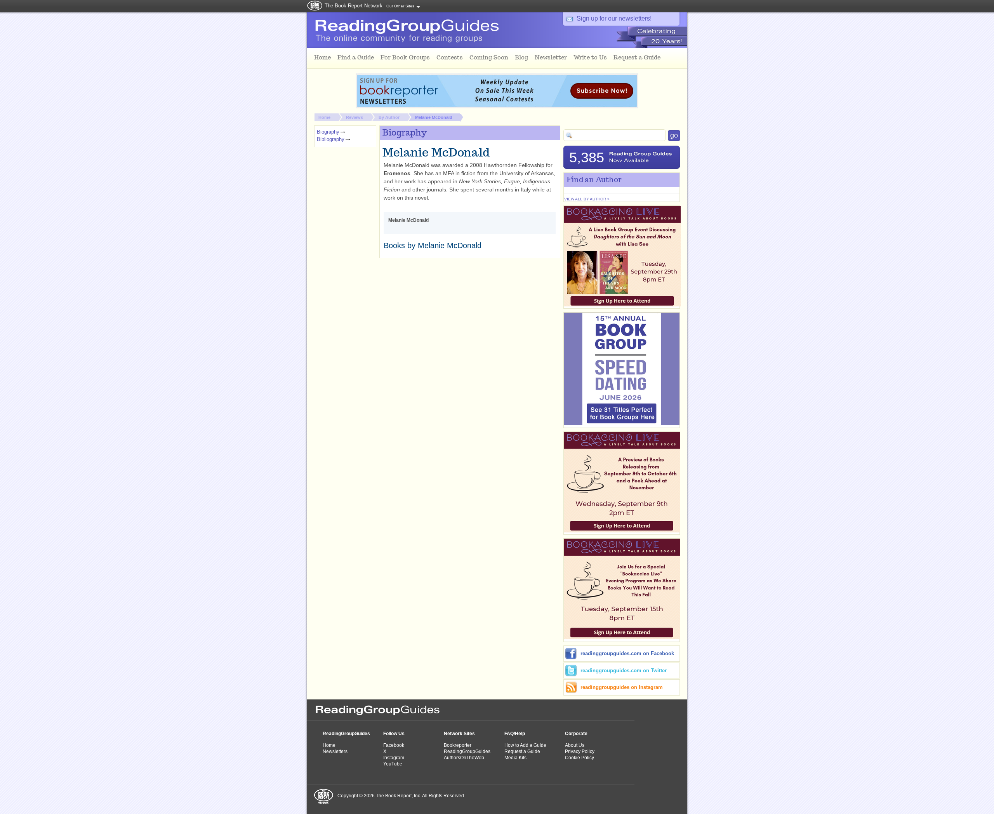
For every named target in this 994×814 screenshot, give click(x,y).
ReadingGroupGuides (346, 733)
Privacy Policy (579, 751)
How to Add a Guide (525, 745)
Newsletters (335, 751)
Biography (328, 132)
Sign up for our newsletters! (614, 18)
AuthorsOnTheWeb (464, 757)
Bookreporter (457, 745)
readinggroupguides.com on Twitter (623, 670)
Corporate (576, 733)
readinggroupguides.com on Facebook (627, 653)
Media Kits (515, 757)
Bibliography (330, 139)
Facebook (393, 745)
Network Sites (459, 733)
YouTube (392, 764)
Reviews (354, 117)
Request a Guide (522, 751)
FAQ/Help (514, 733)
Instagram (393, 757)
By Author (389, 117)
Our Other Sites (400, 6)
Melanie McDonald (433, 117)
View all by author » (587, 199)
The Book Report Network (353, 6)
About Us (574, 745)
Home (324, 117)
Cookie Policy (579, 757)
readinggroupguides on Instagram (621, 687)
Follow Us (394, 733)
